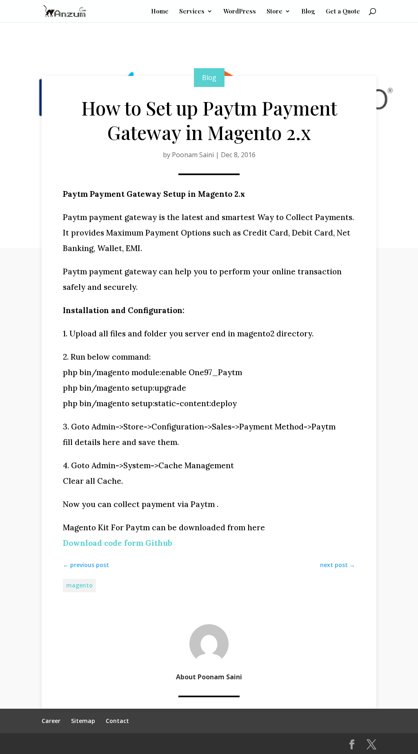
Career (51, 721)
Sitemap (83, 721)
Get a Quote (343, 11)
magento (79, 585)
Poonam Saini (193, 154)
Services (192, 11)
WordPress (239, 11)
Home (160, 11)
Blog (308, 11)
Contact (117, 721)
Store (274, 11)
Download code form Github (117, 543)
